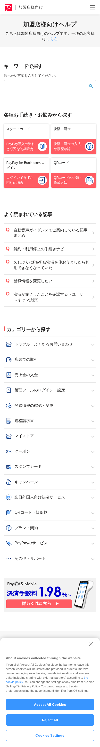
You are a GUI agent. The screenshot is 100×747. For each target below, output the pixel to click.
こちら (52, 39)
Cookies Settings (49, 735)
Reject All (50, 720)
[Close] (91, 644)
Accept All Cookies (50, 704)
